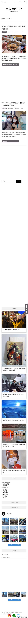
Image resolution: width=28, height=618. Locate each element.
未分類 (4, 497)
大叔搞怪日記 (14, 9)
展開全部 (4, 482)
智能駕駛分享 (6, 484)
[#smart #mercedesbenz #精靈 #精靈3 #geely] (22, 521)
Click (26, 309)
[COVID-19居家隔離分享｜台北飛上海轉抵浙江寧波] (14, 120)
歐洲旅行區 (5, 487)
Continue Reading (12, 64)
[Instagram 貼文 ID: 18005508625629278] (14, 530)
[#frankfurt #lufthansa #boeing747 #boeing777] (5, 521)
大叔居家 (5, 491)
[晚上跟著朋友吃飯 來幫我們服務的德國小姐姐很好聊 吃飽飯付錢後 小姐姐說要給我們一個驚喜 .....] (22, 538)
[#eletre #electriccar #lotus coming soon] (5, 538)
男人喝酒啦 (5, 494)
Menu (4, 2)
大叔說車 (5, 485)
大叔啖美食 (5, 492)
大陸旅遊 (4, 108)
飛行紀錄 (5, 489)
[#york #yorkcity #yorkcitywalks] (14, 521)
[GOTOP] (18, 616)
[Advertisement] (14, 86)
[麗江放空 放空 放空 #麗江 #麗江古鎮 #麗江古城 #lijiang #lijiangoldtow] (5, 530)
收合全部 (8, 482)
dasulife (10, 108)
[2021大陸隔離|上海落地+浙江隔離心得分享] (14, 44)
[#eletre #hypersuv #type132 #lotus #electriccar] (14, 538)
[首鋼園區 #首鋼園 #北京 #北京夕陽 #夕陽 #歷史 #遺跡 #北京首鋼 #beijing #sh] (22, 530)
